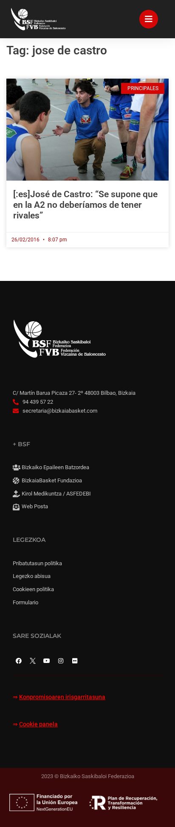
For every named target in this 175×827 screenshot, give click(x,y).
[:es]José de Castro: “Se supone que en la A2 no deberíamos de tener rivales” (85, 205)
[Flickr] (75, 661)
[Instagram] (61, 661)
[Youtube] (47, 661)
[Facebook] (19, 661)
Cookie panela (38, 724)
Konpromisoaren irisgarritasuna (62, 697)
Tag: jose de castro (56, 50)
